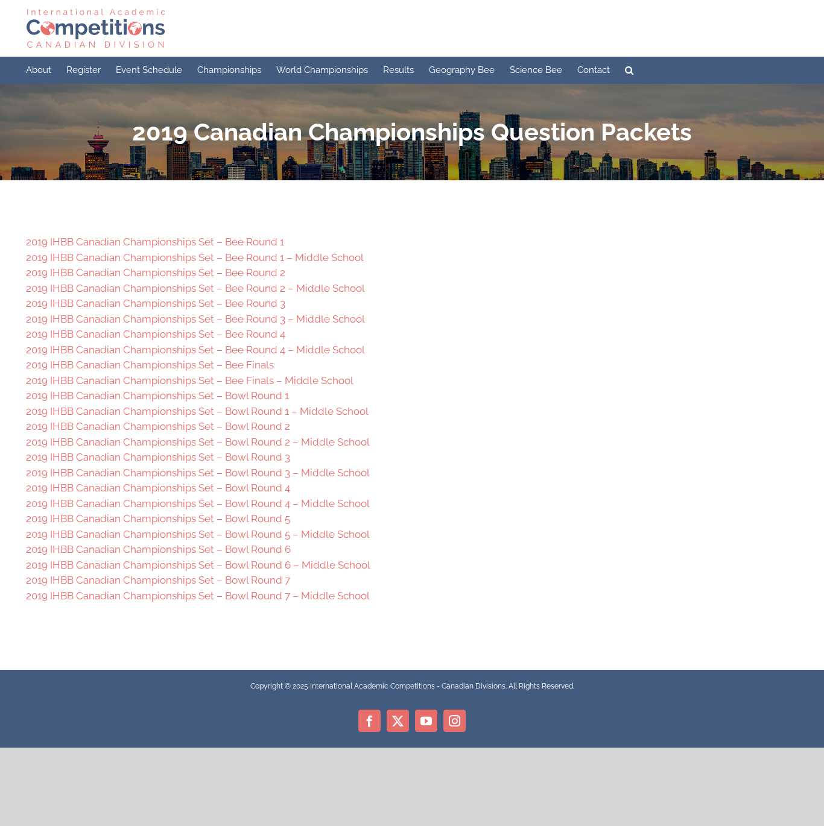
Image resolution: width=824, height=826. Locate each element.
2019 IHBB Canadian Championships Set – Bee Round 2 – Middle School (195, 288)
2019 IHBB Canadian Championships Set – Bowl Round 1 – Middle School (197, 411)
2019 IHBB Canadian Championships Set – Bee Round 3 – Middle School (195, 319)
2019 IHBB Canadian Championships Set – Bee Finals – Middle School (189, 380)
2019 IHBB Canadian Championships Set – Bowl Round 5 (158, 518)
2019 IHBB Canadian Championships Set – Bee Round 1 (155, 242)
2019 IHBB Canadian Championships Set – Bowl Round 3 (158, 457)
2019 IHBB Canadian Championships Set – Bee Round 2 (155, 272)
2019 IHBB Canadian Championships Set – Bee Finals (150, 365)
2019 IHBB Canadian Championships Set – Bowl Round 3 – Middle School (198, 473)
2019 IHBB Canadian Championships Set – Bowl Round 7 (158, 580)
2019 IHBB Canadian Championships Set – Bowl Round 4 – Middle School (198, 503)
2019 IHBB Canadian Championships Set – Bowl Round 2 (158, 426)
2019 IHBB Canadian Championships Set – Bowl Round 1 (157, 395)
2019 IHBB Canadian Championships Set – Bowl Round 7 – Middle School (198, 596)
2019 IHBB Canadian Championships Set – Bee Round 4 (155, 334)
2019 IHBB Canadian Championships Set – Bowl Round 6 (158, 549)
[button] (629, 70)
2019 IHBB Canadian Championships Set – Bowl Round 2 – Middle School (198, 442)
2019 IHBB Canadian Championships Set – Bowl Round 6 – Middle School (198, 565)
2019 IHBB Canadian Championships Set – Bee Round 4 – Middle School (195, 350)
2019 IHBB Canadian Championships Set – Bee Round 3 (155, 303)
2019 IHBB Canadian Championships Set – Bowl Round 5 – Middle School (198, 534)
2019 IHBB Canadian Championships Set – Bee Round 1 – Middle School (195, 257)
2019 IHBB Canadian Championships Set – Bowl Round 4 (158, 488)
